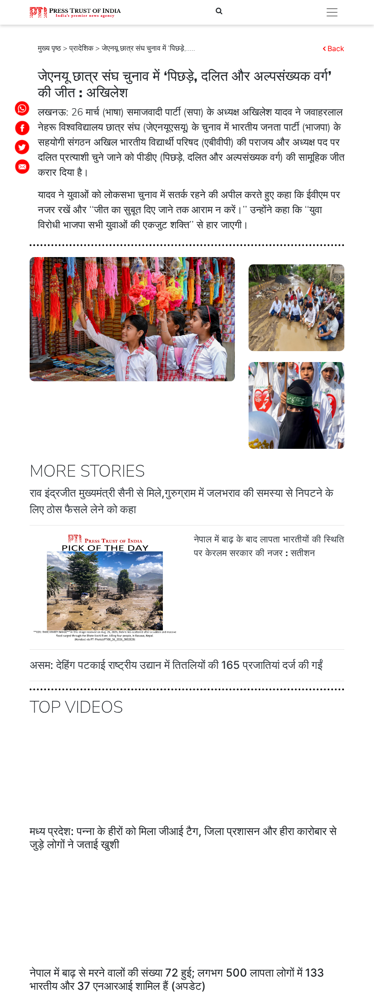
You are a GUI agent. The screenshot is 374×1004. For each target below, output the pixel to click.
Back (335, 48)
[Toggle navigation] (332, 12)
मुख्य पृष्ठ (49, 48)
